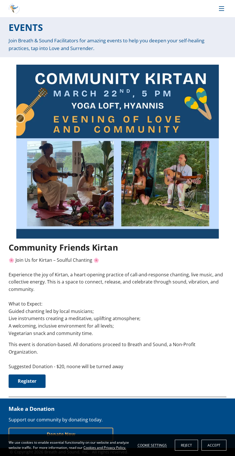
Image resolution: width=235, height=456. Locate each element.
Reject (186, 445)
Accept (213, 445)
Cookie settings (152, 445)
